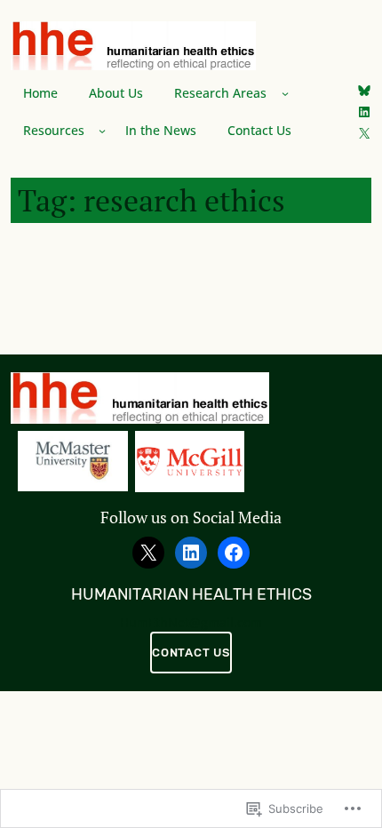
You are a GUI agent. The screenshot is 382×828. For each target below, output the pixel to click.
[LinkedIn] (364, 112)
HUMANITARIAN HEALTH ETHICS (191, 594)
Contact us (191, 652)
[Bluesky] (364, 91)
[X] (364, 133)
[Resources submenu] (102, 130)
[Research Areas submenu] (285, 93)
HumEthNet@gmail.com (191, 623)
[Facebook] (234, 553)
